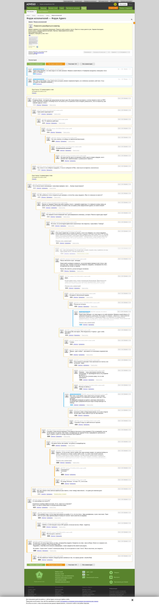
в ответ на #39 (92, 293)
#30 (53, 225)
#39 (66, 288)
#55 (48, 536)
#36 (62, 271)
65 (36, 53)
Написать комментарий (36, 64)
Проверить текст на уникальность (64, 575)
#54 (81, 389)
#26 (39, 197)
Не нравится (123, 52)
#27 (43, 207)
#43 (71, 354)
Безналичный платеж (92, 577)
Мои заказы (31, 591)
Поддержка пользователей (116, 594)
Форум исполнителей (40, 22)
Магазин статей (53, 8)
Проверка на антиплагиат (90, 1)
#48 (34, 507)
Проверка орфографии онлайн (63, 577)
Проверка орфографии (126, 1)
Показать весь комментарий (63, 241)
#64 (35, 550)
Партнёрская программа (73, 8)
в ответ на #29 (73, 222)
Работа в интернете (32, 8)
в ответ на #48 (59, 512)
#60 (58, 462)
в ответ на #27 (68, 213)
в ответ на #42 (96, 302)
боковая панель (134, 23)
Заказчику (43, 8)
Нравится (114, 52)
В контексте (39, 73)
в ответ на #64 (59, 556)
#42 (71, 297)
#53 (81, 379)
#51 (39, 517)
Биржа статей (59, 571)
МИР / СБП (89, 572)
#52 (44, 527)
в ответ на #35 (68, 128)
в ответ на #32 (82, 248)
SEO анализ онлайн (60, 579)
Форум (84, 8)
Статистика (31, 595)
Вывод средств (59, 595)
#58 (53, 445)
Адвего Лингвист (114, 1)
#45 (34, 73)
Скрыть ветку (53, 105)
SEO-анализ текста (103, 1)
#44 (76, 306)
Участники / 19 (72, 64)
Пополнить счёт (32, 594)
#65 (39, 559)
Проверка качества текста (62, 581)
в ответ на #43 (96, 360)
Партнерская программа (115, 595)
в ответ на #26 (64, 202)
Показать (34, 93)
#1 (29, 35)
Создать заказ (113, 8)
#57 (48, 436)
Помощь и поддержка (126, 8)
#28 (39, 494)
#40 (66, 335)
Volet (87, 574)
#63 (62, 483)
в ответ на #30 (77, 231)
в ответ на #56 (78, 146)
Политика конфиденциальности (117, 592)
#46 (34, 84)
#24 (34, 188)
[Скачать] (37, 47)
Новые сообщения (43, 11)
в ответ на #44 (85, 312)
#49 (76, 365)
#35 (43, 123)
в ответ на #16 (64, 119)
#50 (76, 424)
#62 (62, 474)
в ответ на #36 (87, 276)
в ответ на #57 (73, 441)
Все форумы (30, 11)
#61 (62, 160)
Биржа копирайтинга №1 (47, 4)
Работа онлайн (59, 589)
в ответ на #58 (78, 450)
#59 (58, 150)
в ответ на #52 (69, 532)
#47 (76, 415)
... (44, 72)
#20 (39, 170)
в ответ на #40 (91, 340)
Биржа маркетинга (68, 1)
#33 (62, 253)
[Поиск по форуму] (131, 19)
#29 (48, 216)
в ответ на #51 (64, 523)
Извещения (31, 592)
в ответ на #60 (82, 468)
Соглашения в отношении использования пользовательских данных (79, 601)
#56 (53, 141)
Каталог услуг (78, 1)
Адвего (31, 22)
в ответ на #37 (73, 137)
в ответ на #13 (59, 110)
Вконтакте (117, 577)
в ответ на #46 (96, 410)
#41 (71, 344)
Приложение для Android (121, 582)
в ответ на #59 (82, 155)
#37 (48, 132)
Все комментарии (87, 64)
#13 (34, 105)
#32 (57, 243)
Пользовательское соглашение (117, 591)
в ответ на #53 (101, 385)
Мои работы (58, 591)
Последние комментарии (55, 64)
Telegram (116, 572)
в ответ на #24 (59, 193)
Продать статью (59, 592)
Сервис (62, 8)
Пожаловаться (87, 52)
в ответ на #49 (101, 370)
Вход (130, 4)
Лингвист (86, 595)
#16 (39, 114)
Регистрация (123, 4)
